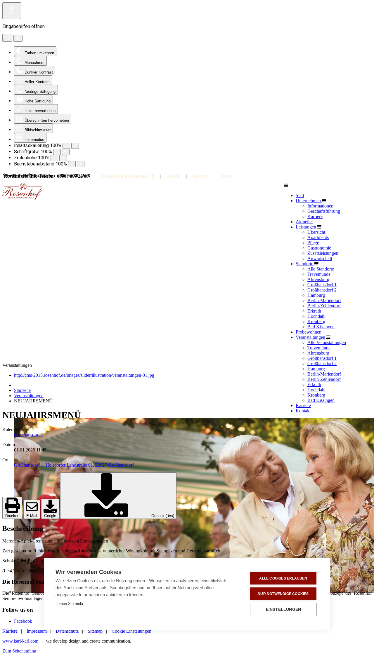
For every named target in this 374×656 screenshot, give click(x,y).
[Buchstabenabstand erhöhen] (80, 164)
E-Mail (31, 516)
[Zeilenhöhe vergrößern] (63, 158)
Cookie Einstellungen (131, 631)
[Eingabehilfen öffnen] (11, 10)
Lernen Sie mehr (69, 603)
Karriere (200, 176)
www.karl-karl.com (20, 640)
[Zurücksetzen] (7, 38)
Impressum (37, 631)
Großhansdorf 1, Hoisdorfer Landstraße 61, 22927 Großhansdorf (74, 465)
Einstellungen (283, 609)
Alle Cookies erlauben (283, 578)
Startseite (22, 390)
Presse (226, 176)
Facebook (23, 621)
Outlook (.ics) (162, 516)
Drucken (12, 516)
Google (50, 516)
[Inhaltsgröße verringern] (66, 146)
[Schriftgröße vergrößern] (66, 152)
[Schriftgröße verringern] (57, 152)
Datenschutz (67, 631)
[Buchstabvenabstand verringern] (72, 164)
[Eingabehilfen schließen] (17, 38)
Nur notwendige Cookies (283, 594)
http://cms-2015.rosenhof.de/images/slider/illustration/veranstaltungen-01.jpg (84, 375)
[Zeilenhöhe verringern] (54, 158)
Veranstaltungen (29, 395)
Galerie (173, 176)
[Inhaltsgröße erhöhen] (75, 146)
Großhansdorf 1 (28, 434)
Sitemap (95, 631)
